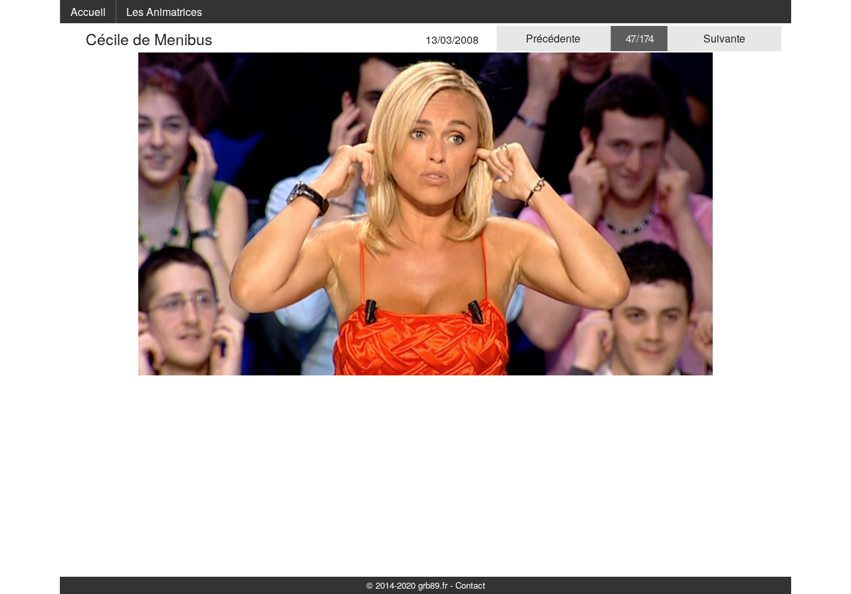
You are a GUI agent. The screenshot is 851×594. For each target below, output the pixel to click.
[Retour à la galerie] (78, 39)
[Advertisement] (425, 475)
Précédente (553, 38)
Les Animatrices (164, 11)
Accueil (88, 11)
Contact (470, 585)
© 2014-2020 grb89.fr (406, 585)
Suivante (724, 38)
